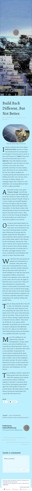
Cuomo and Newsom (15, 415)
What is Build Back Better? (21, 417)
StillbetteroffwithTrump (16, 42)
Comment (24, 469)
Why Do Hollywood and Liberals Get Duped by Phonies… (16, 443)
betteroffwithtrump (9, 117)
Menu (17, 66)
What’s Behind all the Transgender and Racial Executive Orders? (14, 439)
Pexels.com (23, 143)
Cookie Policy (5, 484)
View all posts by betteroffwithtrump (12, 430)
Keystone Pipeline (7, 417)
